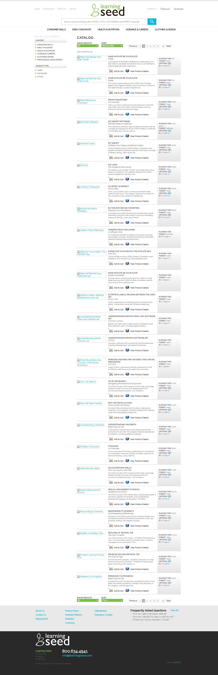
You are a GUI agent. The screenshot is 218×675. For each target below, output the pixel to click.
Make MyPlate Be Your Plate (122, 57)
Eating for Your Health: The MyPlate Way (129, 252)
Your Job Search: (124, 382)
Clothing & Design (165, 29)
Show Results (84, 43)
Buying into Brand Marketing (123, 209)
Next (168, 46)
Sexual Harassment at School (124, 490)
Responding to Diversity (121, 512)
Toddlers (114, 447)
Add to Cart (119, 71)
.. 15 (162, 46)
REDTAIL (177, 662)
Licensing (69, 623)
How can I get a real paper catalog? (150, 614)
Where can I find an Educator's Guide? (151, 620)
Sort (103, 43)
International (100, 611)
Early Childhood (81, 29)
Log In (37, 9)
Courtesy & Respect (118, 187)
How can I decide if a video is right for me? (153, 617)
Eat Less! (119, 166)
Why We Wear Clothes (120, 404)
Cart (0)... (73, 9)
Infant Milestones (117, 101)
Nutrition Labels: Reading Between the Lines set (131, 296)
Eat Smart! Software (120, 122)
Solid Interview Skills (120, 469)
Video (39, 70)
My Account (48, 9)
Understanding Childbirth (122, 425)
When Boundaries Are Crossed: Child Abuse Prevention (131, 361)
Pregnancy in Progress (120, 577)
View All (174, 610)
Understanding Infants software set (128, 339)
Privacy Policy (72, 611)
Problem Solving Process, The (124, 555)
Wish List (62, 9)
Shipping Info (42, 619)
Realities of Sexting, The (120, 534)
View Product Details (139, 71)
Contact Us (151, 9)
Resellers (69, 619)
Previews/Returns (73, 615)
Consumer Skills (56, 29)
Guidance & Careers (137, 29)
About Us (40, 611)
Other (40, 77)
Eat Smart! (125, 144)
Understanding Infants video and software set (131, 318)
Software (42, 73)
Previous (133, 46)
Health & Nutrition (108, 29)
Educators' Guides (103, 615)
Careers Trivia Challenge (121, 231)
